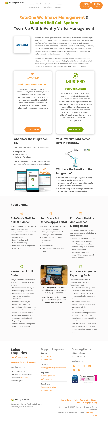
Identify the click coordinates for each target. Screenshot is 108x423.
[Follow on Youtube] (74, 370)
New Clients (47, 7)
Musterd (60, 4)
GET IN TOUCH (86, 5)
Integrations (34, 7)
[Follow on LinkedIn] (74, 366)
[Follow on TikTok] (84, 370)
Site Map (93, 403)
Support (58, 7)
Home (31, 4)
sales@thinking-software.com (23, 362)
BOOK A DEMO (97, 5)
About (38, 4)
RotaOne (49, 4)
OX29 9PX (24, 377)
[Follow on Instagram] (89, 366)
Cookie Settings (82, 403)
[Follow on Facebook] (79, 366)
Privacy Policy (72, 400)
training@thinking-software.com (54, 367)
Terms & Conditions (88, 400)
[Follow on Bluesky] (79, 370)
